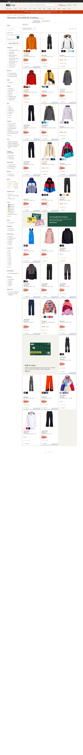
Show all (9, 117)
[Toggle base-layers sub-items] (7, 65)
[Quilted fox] (61, 393)
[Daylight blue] (71, 51)
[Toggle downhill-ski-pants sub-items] (7, 50)
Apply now (27, 371)
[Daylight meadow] (43, 317)
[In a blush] (45, 159)
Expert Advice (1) (46, 21)
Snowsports (15, 15)
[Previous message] (21, 12)
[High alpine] (45, 195)
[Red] (27, 246)
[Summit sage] (63, 246)
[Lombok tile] (52, 317)
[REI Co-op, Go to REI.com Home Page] (8, 4)
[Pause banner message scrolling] (61, 12)
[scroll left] (60, 51)
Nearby (17, 34)
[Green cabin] (27, 51)
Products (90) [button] (36, 21)
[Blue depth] (45, 393)
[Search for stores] (18, 37)
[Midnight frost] (47, 87)
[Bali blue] (74, 51)
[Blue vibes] (43, 195)
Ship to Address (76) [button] (13, 43)
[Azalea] (63, 159)
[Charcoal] (43, 122)
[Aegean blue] (61, 159)
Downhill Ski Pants (13, 50)
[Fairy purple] (65, 393)
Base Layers (11, 64)
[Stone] (29, 87)
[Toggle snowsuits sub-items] (7, 67)
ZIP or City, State (10, 34)
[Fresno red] (29, 51)
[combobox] (43, 4)
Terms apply (59, 220)
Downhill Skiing (22, 15)
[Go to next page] (53, 452)
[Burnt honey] (27, 87)
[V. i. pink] (27, 428)
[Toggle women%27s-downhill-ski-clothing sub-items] (7, 58)
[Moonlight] (61, 122)
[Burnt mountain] (25, 51)
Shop (13, 5)
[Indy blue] (45, 87)
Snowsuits (11, 66)
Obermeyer (9, 15)
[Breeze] (65, 159)
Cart (76, 4)
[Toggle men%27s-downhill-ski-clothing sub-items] (7, 62)
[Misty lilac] (34, 428)
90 (75, 28)
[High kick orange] (43, 393)
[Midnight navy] (62, 51)
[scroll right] (74, 51)
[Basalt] (45, 51)
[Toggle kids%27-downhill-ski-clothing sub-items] (7, 55)
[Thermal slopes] (47, 195)
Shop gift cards (53, 222)
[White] (67, 51)
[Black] (43, 51)
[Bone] (69, 51)
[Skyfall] (31, 428)
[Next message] (59, 12)
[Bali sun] (49, 317)
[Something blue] (68, 393)
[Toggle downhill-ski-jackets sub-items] (7, 52)
